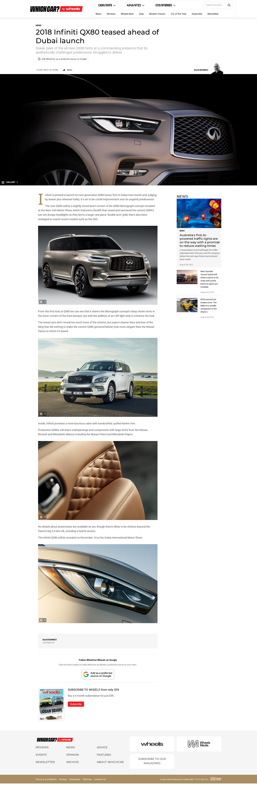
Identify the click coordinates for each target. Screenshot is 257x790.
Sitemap (87, 779)
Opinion (72, 754)
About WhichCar (110, 762)
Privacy (63, 779)
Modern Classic (157, 13)
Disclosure (75, 779)
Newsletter (212, 13)
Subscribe (197, 13)
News (98, 13)
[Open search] (229, 5)
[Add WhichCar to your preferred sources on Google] (98, 674)
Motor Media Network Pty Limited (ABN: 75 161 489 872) (185, 779)
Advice (102, 747)
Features (104, 754)
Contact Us (100, 779)
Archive (72, 762)
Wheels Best (127, 13)
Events (41, 754)
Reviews (111, 13)
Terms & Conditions (46, 779)
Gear (141, 13)
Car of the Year (178, 13)
